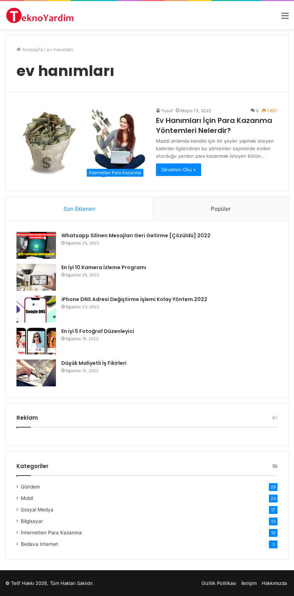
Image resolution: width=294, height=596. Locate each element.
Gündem (30, 487)
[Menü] (285, 18)
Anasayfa (32, 49)
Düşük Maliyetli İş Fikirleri (94, 363)
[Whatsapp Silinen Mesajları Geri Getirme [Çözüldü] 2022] (36, 245)
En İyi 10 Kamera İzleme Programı (103, 267)
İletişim (249, 583)
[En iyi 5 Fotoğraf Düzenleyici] (36, 341)
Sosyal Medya (37, 509)
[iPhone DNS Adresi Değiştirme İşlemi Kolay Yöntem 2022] (36, 309)
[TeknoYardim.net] (39, 15)
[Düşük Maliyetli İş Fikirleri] (36, 372)
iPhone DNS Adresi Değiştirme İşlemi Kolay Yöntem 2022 (134, 299)
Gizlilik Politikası (218, 583)
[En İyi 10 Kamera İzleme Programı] (36, 277)
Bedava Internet (39, 544)
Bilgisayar (32, 521)
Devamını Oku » (178, 169)
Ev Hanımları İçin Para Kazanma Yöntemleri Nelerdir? (214, 125)
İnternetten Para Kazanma (51, 532)
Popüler (221, 208)
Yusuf (167, 110)
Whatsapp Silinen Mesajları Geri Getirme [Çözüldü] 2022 (135, 235)
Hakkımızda (274, 583)
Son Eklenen (79, 208)
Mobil (27, 498)
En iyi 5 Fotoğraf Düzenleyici (97, 331)
